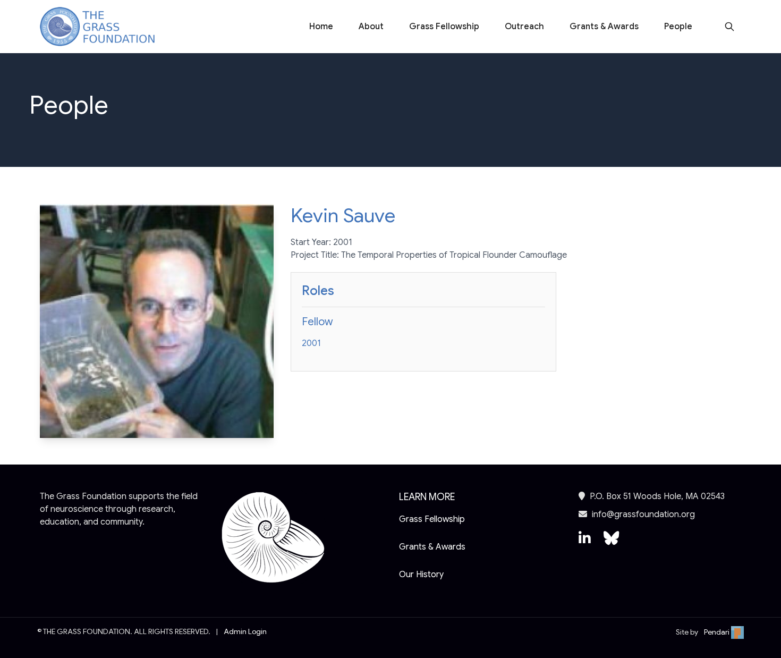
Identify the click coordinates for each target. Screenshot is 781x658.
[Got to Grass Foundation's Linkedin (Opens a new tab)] (585, 543)
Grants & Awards (604, 26)
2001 (311, 343)
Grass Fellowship (444, 26)
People (678, 26)
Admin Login (245, 631)
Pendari (717, 632)
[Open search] (729, 26)
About (371, 26)
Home (321, 26)
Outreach (524, 26)
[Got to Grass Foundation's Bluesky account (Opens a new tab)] (611, 543)
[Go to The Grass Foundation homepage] (97, 27)
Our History (421, 574)
